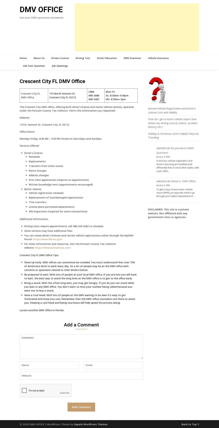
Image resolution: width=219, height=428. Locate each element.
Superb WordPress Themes (91, 424)
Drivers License (60, 58)
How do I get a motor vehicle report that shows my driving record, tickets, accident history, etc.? (172, 122)
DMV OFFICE (41, 9)
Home (23, 58)
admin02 (161, 148)
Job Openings (60, 65)
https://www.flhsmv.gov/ (47, 239)
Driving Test (83, 58)
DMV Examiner (132, 58)
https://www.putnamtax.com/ (53, 247)
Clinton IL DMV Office (183, 181)
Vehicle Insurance (158, 58)
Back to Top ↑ (190, 424)
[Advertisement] (137, 27)
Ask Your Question (34, 65)
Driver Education (107, 58)
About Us (39, 58)
